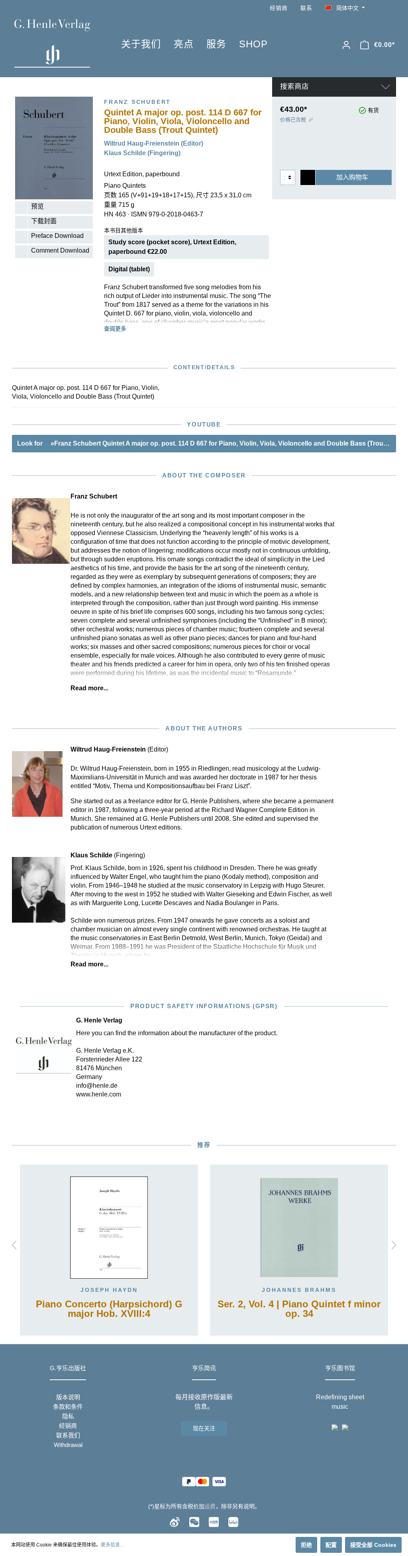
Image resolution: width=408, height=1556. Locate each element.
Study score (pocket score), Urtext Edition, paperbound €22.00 (172, 247)
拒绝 (306, 1545)
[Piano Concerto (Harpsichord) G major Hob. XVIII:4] (109, 1227)
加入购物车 (352, 177)
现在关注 (204, 1428)
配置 (331, 1545)
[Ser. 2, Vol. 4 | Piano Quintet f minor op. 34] (299, 1227)
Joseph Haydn (109, 1290)
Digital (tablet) (129, 269)
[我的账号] (346, 45)
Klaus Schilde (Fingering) (142, 153)
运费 (210, 1506)
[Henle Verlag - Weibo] (175, 1521)
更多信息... (112, 1545)
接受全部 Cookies (373, 1545)
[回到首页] (55, 43)
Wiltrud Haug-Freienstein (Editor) (153, 143)
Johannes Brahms (299, 1290)
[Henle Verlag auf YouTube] (380, 8)
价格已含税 (293, 120)
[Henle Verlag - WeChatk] (194, 1521)
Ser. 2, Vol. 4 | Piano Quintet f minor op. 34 (299, 1309)
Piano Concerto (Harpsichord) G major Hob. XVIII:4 (109, 1309)
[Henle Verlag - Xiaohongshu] (214, 1521)
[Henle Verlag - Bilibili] (233, 1521)
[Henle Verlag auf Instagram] (391, 8)
